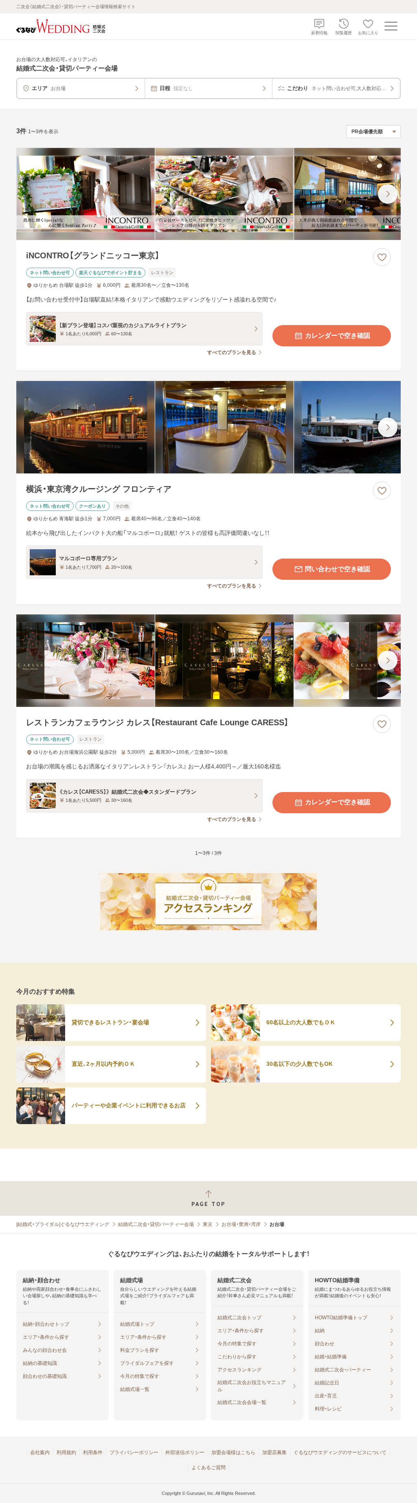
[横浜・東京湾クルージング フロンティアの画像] (208, 427)
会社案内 (40, 1452)
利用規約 (66, 1452)
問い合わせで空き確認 (337, 569)
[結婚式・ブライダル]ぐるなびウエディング (62, 1224)
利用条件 (93, 1452)
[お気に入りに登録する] (382, 257)
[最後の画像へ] (387, 194)
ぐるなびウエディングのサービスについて (340, 1452)
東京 (208, 1224)
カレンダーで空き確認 (337, 335)
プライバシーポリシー (134, 1452)
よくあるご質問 (208, 1467)
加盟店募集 (274, 1452)
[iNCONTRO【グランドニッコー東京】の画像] (208, 194)
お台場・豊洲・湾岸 (241, 1224)
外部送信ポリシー (184, 1452)
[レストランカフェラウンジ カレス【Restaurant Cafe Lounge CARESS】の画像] (208, 660)
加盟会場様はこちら (233, 1452)
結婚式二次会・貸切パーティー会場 (156, 1224)
